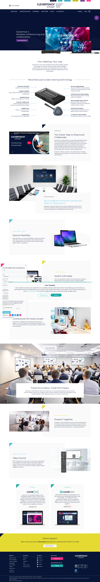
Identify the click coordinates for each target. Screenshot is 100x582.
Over (85, 11)
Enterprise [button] (36, 11)
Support (60, 0)
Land (4, 274)
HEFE (24, 563)
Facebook (40, 560)
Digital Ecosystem (12, 557)
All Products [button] (60, 11)
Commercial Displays (13, 561)
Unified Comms (12, 568)
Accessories (11, 570)
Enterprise (25, 557)
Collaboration (11, 571)
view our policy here (31, 291)
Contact (88, 0)
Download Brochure (22, 40)
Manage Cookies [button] (44, 295)
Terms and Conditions (12, 579)
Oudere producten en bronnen (83, 578)
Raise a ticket (53, 0)
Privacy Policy (52, 578)
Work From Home (26, 566)
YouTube (40, 557)
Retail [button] (52, 11)
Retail (24, 559)
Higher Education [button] (25, 11)
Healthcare (25, 561)
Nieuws (80, 11)
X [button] (25, 265)
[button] (23, 5)
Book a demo (75, 0)
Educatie (5, 280)
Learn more (31, 506)
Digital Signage (12, 563)
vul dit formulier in (49, 546)
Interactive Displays (12, 559)
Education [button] (14, 11)
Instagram (41, 566)
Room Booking (12, 564)
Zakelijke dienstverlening (8, 281)
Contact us (56, 558)
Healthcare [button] (44, 11)
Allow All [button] (56, 295)
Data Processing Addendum (65, 578)
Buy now (82, 0)
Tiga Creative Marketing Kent (17, 580)
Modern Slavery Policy (74, 578)
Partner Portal (67, 0)
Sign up (57, 565)
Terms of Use (47, 578)
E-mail (4, 270)
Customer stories (26, 564)
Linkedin (40, 564)
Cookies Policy (57, 578)
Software (11, 566)
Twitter (40, 562)
